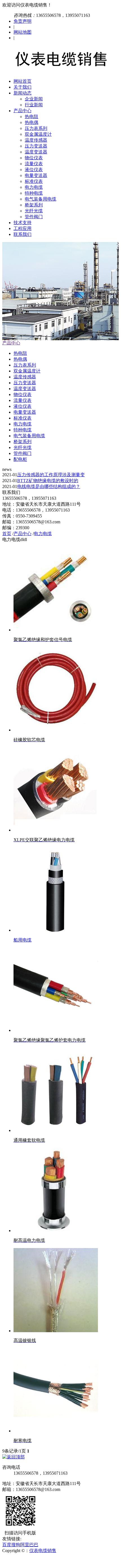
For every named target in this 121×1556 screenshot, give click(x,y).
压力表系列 (36, 128)
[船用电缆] (56, 930)
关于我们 (23, 87)
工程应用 (23, 228)
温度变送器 (36, 151)
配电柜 (20, 459)
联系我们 (23, 234)
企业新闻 (34, 98)
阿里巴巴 (29, 1544)
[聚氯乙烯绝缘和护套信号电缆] (56, 629)
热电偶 (31, 122)
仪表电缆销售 (42, 1550)
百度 (6, 1544)
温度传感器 (36, 140)
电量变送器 (36, 175)
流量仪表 (34, 163)
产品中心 (23, 110)
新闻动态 (23, 93)
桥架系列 (34, 204)
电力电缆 (34, 187)
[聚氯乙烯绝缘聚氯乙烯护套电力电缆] (56, 1030)
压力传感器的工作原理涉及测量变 (51, 474)
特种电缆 (34, 193)
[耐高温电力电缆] (56, 1230)
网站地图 (23, 32)
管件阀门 (34, 216)
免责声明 (23, 21)
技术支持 (23, 222)
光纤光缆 (34, 210)
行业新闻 (34, 104)
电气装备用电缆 (40, 199)
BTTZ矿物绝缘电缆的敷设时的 (47, 480)
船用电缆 (23, 940)
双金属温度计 (38, 134)
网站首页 (23, 81)
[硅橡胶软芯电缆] (56, 730)
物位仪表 (34, 157)
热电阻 (31, 116)
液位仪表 (34, 169)
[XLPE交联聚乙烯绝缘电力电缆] (56, 830)
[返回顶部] (13, 1456)
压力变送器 (36, 146)
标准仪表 (34, 181)
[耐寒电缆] (56, 1430)
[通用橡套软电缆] (56, 1130)
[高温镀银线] (56, 1330)
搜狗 (15, 1544)
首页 (6, 533)
